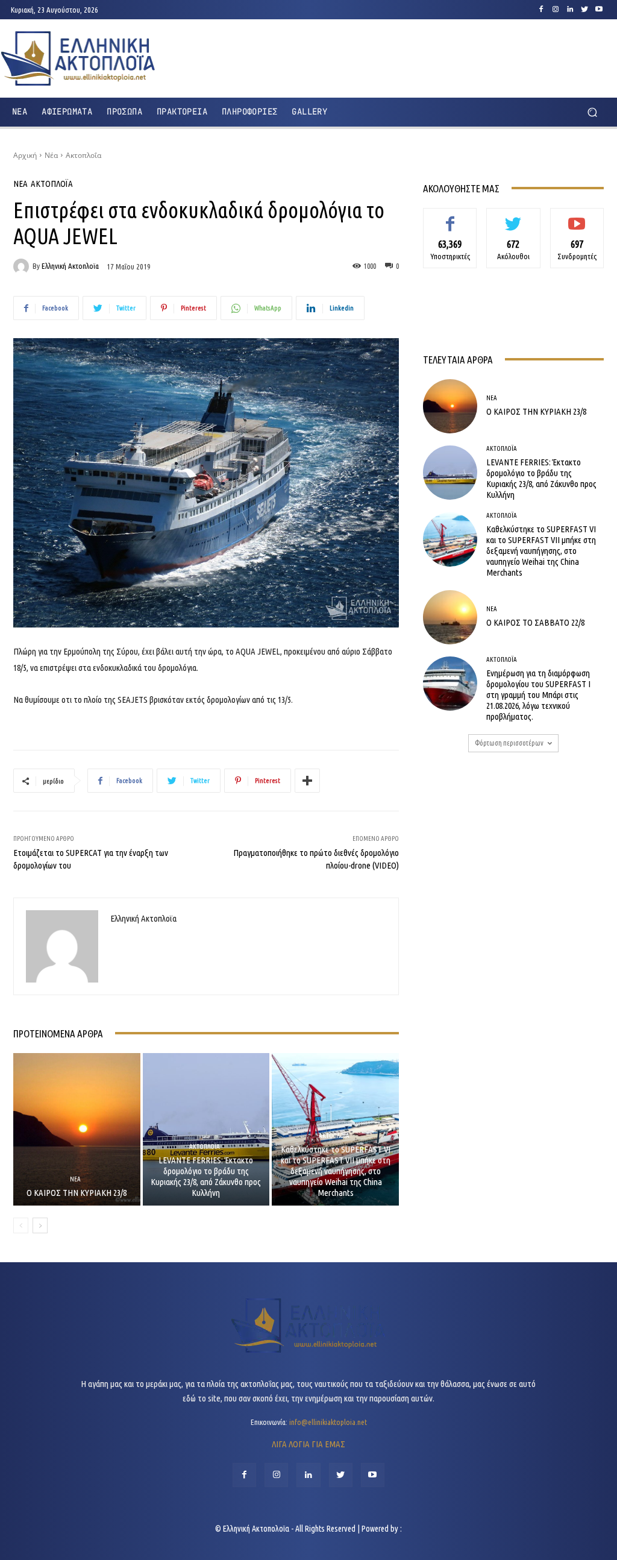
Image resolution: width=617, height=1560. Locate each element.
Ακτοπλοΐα (83, 155)
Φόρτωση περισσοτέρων (509, 743)
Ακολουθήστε (513, 217)
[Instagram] (555, 9)
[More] (307, 781)
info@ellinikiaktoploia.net (328, 1422)
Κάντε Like (450, 217)
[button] (592, 112)
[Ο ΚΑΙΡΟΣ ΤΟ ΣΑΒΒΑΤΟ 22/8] (450, 617)
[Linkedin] (570, 9)
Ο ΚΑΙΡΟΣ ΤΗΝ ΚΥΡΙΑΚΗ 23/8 (77, 1192)
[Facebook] (541, 9)
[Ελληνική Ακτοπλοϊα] (23, 266)
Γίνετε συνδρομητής (577, 221)
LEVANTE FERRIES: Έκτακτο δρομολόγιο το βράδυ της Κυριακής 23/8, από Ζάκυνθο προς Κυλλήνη (206, 1176)
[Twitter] (584, 9)
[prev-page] (20, 1225)
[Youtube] (599, 9)
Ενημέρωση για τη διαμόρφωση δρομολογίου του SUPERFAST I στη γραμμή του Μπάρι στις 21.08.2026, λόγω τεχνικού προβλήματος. (538, 695)
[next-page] (40, 1225)
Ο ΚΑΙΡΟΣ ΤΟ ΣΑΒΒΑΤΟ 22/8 (535, 622)
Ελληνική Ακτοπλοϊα (70, 266)
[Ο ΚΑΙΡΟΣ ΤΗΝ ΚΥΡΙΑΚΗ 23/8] (76, 1129)
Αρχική (25, 155)
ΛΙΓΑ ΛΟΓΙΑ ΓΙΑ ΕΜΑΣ (308, 1444)
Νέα (51, 155)
